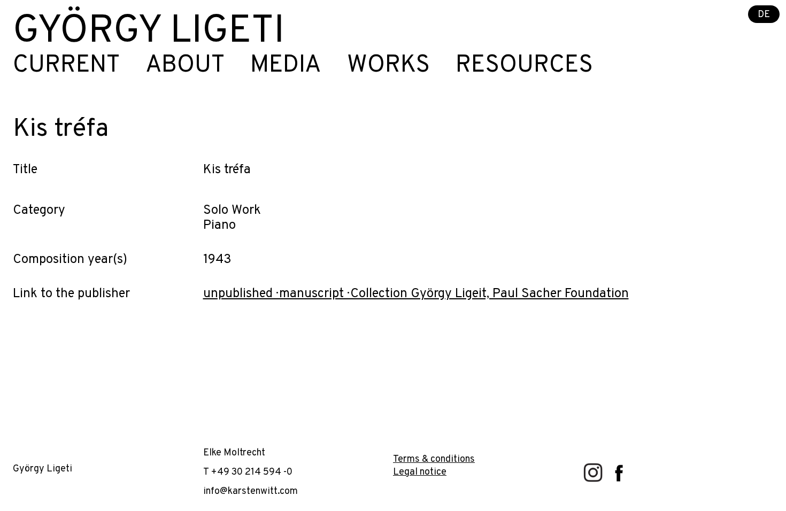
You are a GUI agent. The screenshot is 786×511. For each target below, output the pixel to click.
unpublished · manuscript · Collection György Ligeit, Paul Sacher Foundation (416, 294)
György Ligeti (148, 32)
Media (285, 66)
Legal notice (419, 472)
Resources (524, 66)
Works (388, 66)
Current (66, 66)
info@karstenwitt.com (250, 491)
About (185, 66)
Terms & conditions (434, 459)
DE (764, 15)
